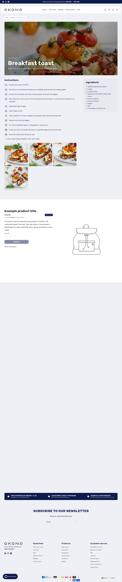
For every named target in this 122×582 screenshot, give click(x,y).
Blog (34, 553)
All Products (65, 547)
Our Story (36, 550)
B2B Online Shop (38, 547)
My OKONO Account (96, 547)
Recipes (13, 17)
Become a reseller (96, 550)
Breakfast (65, 558)
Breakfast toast (21, 17)
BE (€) (106, 578)
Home (6, 17)
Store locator (37, 561)
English (112, 578)
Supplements (66, 556)
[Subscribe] (75, 522)
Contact (93, 556)
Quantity (6, 233)
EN (109, 10)
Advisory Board (38, 556)
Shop (44, 10)
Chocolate (65, 550)
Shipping (12, 217)
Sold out (16, 242)
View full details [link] (10, 247)
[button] (105, 10)
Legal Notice (94, 567)
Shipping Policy (95, 561)
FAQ (91, 553)
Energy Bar (65, 553)
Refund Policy (94, 558)
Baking (64, 561)
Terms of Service (95, 564)
